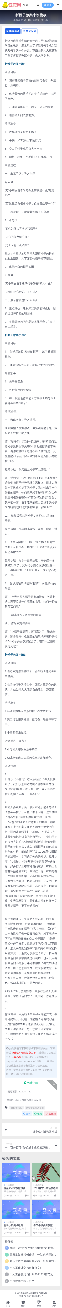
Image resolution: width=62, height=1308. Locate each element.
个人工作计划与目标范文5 (26, 1268)
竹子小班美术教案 (13, 1225)
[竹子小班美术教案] (16, 1209)
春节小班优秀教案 (43, 1225)
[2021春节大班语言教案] (46, 1172)
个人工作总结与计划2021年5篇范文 (31, 1274)
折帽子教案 (16, 1107)
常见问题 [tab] (31, 31)
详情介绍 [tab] (14, 31)
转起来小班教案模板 (14, 1188)
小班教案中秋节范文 (22, 1281)
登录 (49, 5)
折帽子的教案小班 (35, 1107)
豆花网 (25, 1292)
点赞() (52, 1113)
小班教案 (35, 19)
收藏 (39, 1113)
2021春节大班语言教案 (45, 1188)
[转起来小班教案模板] (16, 1172)
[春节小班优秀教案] (46, 1209)
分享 (28, 1113)
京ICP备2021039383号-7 (31, 1296)
